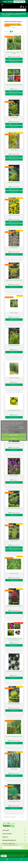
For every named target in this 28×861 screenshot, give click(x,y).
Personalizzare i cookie (9, 431)
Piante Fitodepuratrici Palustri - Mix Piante (14, 53)
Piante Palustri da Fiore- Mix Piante (14, 84)
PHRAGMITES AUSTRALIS (14, 182)
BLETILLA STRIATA (14, 475)
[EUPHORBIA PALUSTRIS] (14, 401)
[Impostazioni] (23, 7)
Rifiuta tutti (14, 435)
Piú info (3, 431)
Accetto (14, 438)
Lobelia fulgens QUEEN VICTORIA (14, 606)
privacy (19, 845)
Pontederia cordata (14, 573)
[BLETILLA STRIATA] (14, 466)
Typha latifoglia (14, 769)
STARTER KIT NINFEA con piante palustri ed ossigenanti (14, 639)
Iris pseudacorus (14, 117)
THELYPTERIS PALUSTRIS (14, 703)
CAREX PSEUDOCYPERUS (14, 508)
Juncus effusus (14, 149)
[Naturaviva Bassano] (3, 6)
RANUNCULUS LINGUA (14, 345)
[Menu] (26, 7)
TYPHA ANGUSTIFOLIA (14, 801)
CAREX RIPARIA (14, 540)
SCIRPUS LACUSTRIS (14, 378)
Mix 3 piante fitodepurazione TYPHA (14, 736)
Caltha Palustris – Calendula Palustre (14, 280)
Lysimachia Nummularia (14, 215)
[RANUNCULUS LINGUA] (14, 336)
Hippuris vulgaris (14, 312)
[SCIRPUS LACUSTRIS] (14, 368)
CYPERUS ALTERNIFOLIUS (14, 443)
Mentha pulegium (14, 247)
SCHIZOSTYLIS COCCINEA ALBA (14, 671)
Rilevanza (6, 31)
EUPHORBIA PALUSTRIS (14, 410)
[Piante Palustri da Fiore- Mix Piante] (14, 75)
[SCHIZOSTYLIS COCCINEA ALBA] (14, 662)
